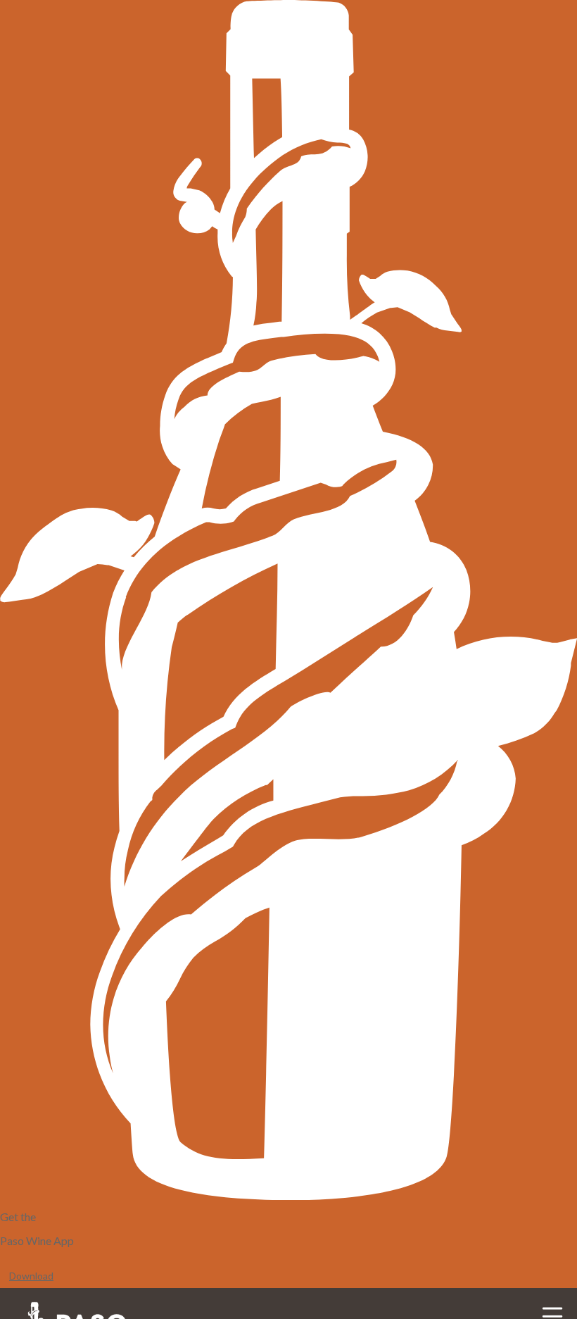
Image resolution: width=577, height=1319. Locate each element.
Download (31, 1276)
